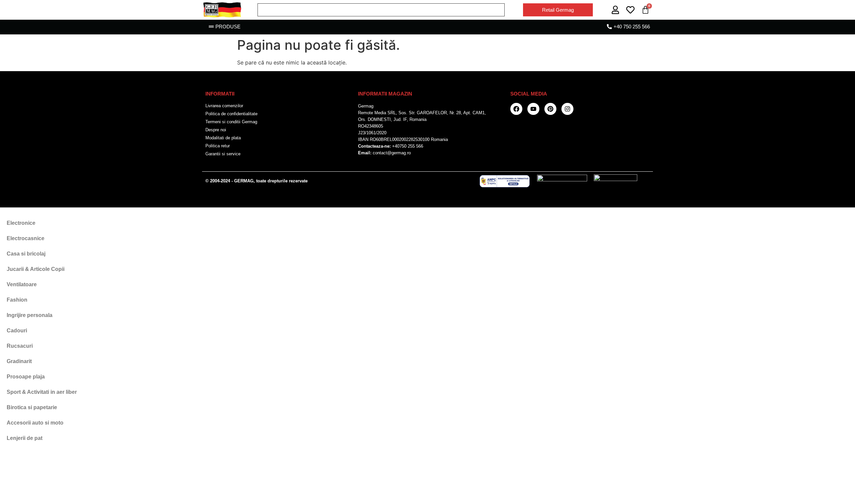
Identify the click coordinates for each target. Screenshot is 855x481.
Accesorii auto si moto (35, 423)
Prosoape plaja (26, 376)
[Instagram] (567, 109)
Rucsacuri (20, 346)
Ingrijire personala (29, 315)
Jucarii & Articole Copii (35, 269)
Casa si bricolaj (26, 254)
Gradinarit (19, 361)
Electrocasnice (25, 238)
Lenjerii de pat (24, 438)
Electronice (21, 223)
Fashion (17, 300)
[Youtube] (533, 109)
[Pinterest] (550, 109)
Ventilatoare (22, 284)
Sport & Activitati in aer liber (42, 392)
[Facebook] (516, 109)
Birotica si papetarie (32, 407)
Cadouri (17, 330)
